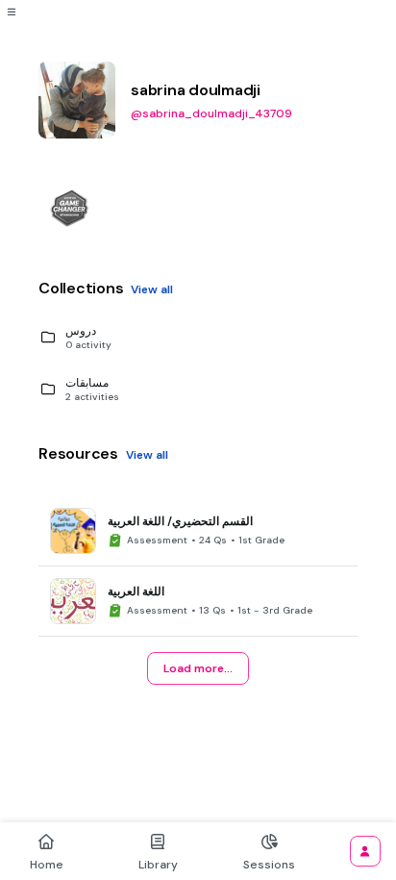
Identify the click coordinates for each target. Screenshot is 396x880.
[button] (206, 337)
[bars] (11, 11)
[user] (365, 851)
